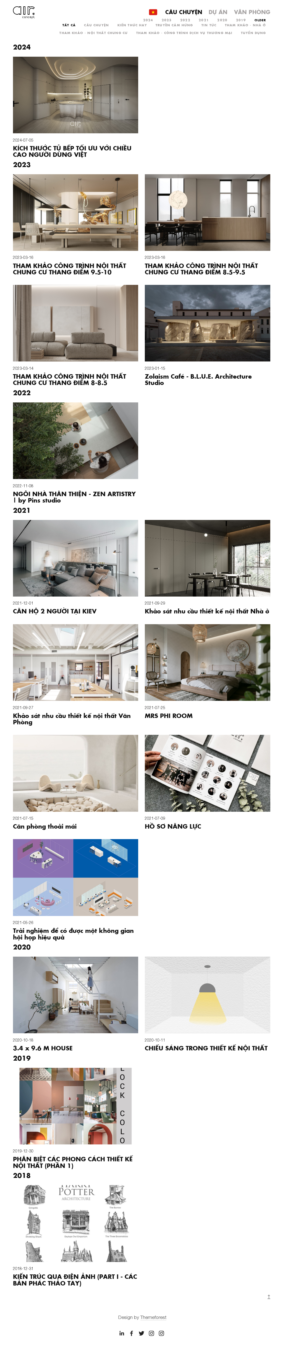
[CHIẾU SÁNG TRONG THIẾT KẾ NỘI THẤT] (207, 995)
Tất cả (69, 25)
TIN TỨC (208, 25)
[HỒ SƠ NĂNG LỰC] (207, 773)
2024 (148, 20)
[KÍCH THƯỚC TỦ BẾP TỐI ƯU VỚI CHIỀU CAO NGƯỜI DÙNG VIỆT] (75, 95)
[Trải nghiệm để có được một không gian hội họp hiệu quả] (75, 877)
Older (260, 20)
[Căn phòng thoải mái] (75, 773)
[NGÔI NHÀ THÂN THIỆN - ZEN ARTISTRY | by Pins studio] (75, 440)
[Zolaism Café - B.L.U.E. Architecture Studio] (207, 323)
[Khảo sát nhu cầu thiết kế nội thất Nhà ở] (207, 558)
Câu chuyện (183, 11)
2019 (241, 20)
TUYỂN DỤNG (253, 32)
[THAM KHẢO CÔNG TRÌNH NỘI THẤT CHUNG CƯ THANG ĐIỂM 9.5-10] (75, 212)
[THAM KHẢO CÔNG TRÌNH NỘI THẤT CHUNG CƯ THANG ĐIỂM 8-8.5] (75, 323)
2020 (222, 20)
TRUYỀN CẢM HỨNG (174, 25)
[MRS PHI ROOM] (207, 662)
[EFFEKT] (131, 1333)
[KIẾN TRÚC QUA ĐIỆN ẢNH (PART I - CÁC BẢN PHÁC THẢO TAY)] (75, 1223)
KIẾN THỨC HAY (132, 25)
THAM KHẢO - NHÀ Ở (245, 25)
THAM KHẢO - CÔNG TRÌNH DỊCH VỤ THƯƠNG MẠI (184, 32)
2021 (204, 20)
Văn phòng (252, 11)
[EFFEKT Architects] (141, 1333)
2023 (167, 20)
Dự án (218, 11)
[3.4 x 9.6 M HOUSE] (75, 995)
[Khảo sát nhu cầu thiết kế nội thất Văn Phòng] (75, 662)
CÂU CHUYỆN (96, 25)
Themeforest (153, 1317)
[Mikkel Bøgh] (121, 1333)
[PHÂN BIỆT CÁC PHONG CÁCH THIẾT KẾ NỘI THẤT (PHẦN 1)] (75, 1106)
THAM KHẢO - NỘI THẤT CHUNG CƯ (93, 32)
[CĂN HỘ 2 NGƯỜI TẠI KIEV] (75, 558)
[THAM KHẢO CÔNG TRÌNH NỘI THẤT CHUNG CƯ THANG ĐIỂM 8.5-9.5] (207, 212)
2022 (185, 20)
